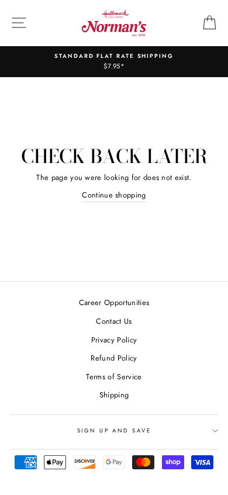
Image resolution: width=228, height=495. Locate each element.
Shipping (114, 394)
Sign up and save (114, 431)
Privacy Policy (114, 339)
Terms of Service (113, 376)
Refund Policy (114, 358)
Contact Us (114, 321)
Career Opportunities (114, 302)
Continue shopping (114, 194)
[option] (114, 61)
